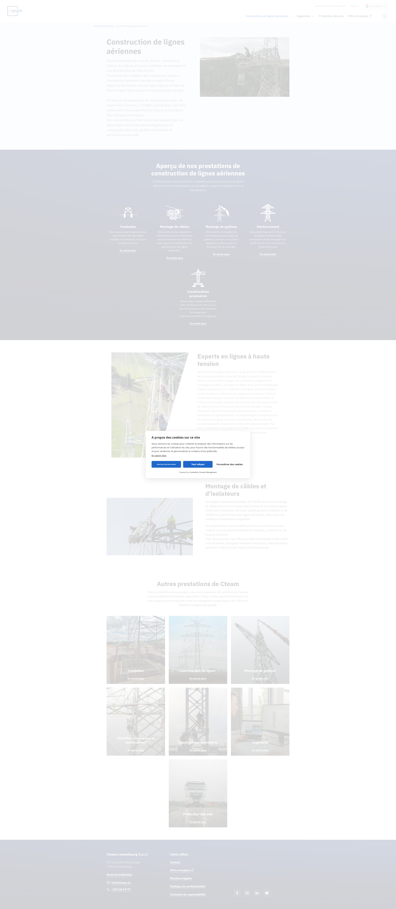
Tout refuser (197, 464)
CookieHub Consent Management (203, 472)
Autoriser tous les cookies (166, 464)
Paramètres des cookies (230, 464)
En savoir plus (159, 455)
